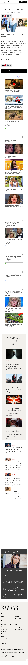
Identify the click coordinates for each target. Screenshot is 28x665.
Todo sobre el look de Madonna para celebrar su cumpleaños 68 (13, 450)
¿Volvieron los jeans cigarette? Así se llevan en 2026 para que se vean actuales (14, 582)
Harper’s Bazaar (17, 12)
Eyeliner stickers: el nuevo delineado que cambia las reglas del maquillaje (14, 571)
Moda (14, 7)
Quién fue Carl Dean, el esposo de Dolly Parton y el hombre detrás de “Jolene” (14, 596)
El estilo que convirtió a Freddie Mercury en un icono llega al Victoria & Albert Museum (14, 411)
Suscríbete (23, 1)
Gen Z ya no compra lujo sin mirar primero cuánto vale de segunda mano (13, 479)
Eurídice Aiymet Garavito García (16, 455)
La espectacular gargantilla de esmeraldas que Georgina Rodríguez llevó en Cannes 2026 (14, 589)
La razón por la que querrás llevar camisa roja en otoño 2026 (13, 389)
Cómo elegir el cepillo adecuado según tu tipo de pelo (15, 576)
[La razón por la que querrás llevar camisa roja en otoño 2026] (14, 378)
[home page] (6, 2)
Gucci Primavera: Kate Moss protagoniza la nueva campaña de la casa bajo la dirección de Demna (13, 366)
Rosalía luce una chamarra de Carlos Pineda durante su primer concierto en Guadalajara (13, 494)
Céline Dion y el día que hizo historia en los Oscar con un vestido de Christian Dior (14, 434)
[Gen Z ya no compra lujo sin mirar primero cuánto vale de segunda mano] (8, 474)
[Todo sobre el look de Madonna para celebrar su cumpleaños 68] (8, 445)
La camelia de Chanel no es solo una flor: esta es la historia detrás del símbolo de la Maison (14, 464)
